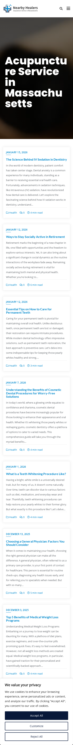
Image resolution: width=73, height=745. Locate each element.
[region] (36, 711)
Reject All (37, 736)
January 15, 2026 (16, 152)
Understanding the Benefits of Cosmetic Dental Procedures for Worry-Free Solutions (33, 393)
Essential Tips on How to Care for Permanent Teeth (29, 310)
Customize (36, 726)
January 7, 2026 (16, 382)
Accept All (36, 715)
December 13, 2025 (18, 534)
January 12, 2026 (16, 229)
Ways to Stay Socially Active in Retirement (35, 236)
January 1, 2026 (16, 466)
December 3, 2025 (17, 610)
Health (13, 212)
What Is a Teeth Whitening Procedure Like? (36, 474)
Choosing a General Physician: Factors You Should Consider (35, 543)
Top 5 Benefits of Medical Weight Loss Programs (32, 618)
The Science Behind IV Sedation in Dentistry (36, 159)
